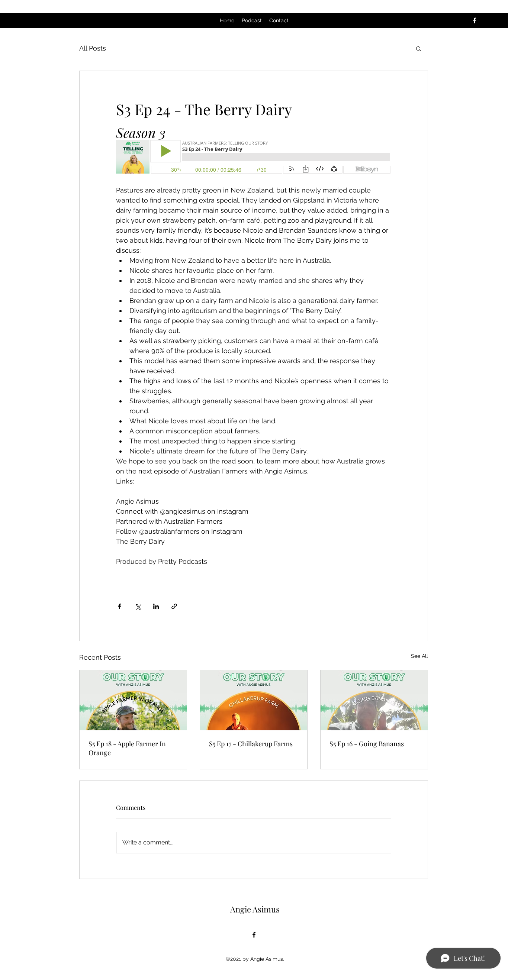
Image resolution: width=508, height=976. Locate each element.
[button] (418, 48)
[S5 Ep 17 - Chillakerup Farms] (253, 700)
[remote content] (253, 157)
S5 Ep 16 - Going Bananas (366, 743)
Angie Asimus (255, 909)
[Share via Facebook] (119, 606)
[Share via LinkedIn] (156, 606)
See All (419, 656)
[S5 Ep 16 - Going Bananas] (374, 700)
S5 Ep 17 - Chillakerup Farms (251, 743)
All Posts (92, 48)
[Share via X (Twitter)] (137, 606)
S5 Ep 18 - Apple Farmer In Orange (127, 748)
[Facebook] (474, 20)
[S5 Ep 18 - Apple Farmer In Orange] (133, 700)
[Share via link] (174, 606)
